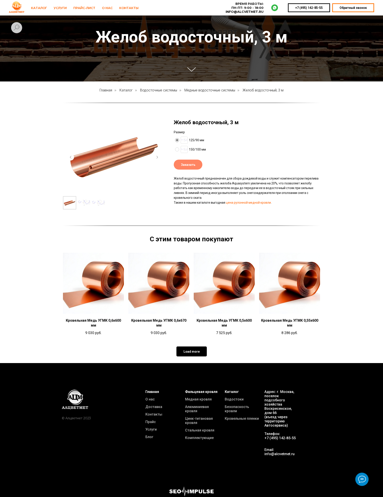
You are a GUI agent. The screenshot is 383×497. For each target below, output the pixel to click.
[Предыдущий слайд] (70, 157)
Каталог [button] (39, 8)
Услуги (60, 8)
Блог (149, 437)
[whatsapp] (274, 7)
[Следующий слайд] (157, 157)
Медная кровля (198, 399)
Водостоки (234, 399)
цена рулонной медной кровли (248, 202)
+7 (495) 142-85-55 (309, 8)
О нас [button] (107, 8)
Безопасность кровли (237, 409)
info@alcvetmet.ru (279, 454)
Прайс (150, 422)
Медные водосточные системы (209, 90)
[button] (188, 165)
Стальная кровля (199, 430)
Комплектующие (199, 438)
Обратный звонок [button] (353, 8)
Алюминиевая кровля (197, 409)
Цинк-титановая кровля (199, 420)
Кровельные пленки (242, 418)
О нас (150, 399)
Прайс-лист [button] (84, 8)
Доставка (153, 407)
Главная (106, 90)
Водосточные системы (158, 90)
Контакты (129, 8)
